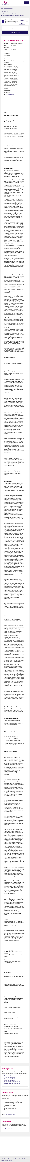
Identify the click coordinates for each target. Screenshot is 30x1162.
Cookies (13, 1158)
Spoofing (24, 1158)
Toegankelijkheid (18, 1158)
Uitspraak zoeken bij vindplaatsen (12, 1083)
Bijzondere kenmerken (6, 61)
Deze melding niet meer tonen (22, 21)
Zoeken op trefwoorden (9, 1077)
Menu (26, 2)
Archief (6, 1160)
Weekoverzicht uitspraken (9, 1128)
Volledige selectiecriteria (8, 1114)
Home (2, 8)
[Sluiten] (27, 21)
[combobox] (15, 101)
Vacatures (2, 1160)
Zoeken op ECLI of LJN (9, 1078)
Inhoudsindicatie (8, 64)
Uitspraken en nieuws (8, 8)
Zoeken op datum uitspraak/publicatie (12, 1075)
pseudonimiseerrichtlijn (11, 22)
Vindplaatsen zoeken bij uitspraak (12, 1081)
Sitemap (5, 1158)
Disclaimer (10, 1160)
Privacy (9, 1158)
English (2, 1158)
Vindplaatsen (7, 90)
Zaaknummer (7, 53)
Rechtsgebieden (8, 57)
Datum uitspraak (6, 46)
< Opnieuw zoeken (15, 28)
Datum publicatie (6, 50)
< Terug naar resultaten (15, 32)
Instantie (6, 43)
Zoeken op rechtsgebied (9, 1080)
